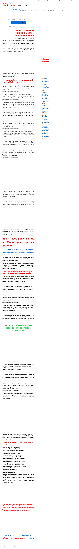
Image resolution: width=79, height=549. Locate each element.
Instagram (55, 0)
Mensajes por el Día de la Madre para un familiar (14, 463)
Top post (73, 0)
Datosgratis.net (8, 4)
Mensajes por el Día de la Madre (10, 460)
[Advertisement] (18, 62)
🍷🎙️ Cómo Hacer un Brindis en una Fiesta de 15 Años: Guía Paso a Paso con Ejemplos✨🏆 (45, 97)
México (67, 0)
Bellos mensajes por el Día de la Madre (11, 447)
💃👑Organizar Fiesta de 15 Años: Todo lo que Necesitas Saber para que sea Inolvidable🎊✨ (45, 119)
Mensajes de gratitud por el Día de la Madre (12, 456)
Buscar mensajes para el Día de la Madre (12, 448)
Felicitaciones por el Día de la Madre (11, 453)
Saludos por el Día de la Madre (9, 467)
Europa (49, 0)
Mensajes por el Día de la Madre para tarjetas (13, 464)
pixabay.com (21, 477)
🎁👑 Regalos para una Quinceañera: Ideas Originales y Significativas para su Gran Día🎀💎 (45, 108)
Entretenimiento (41, 0)
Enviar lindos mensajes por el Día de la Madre (13, 450)
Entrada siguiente (27, 535)
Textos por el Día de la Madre (9, 469)
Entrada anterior (9, 535)
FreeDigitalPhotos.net (7, 482)
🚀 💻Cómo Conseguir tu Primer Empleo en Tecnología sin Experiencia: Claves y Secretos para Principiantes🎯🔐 (45, 132)
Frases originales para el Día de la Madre (12, 455)
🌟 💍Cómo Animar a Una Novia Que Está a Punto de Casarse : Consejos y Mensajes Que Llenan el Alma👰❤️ (45, 84)
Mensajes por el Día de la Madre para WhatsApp (14, 466)
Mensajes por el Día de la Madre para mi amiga (13, 461)
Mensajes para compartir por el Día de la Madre (13, 458)
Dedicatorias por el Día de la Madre (10, 452)
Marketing (61, 0)
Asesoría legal (33, 0)
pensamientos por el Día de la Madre (11, 509)
